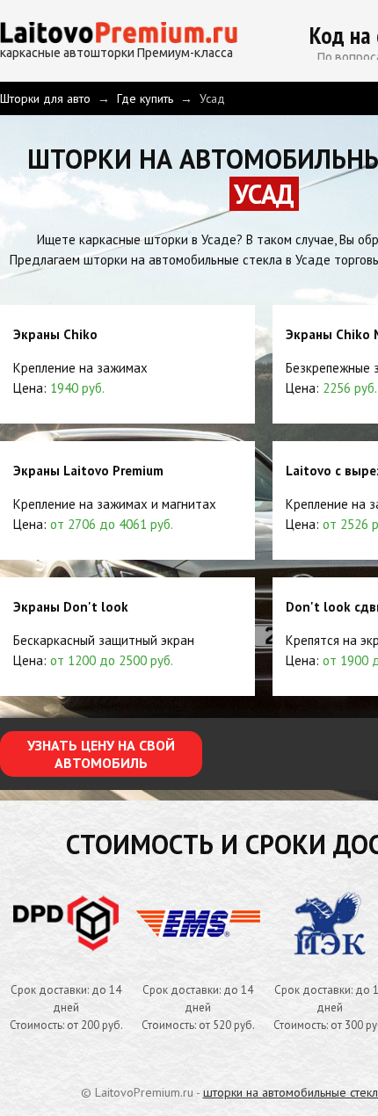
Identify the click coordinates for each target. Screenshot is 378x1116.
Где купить (145, 98)
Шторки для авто (45, 98)
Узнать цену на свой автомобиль (101, 754)
